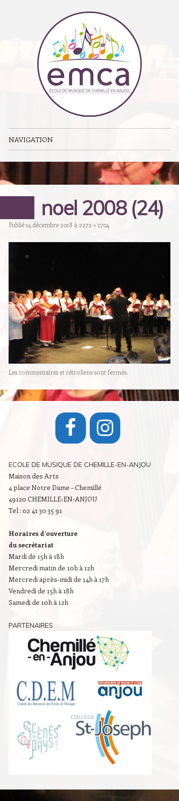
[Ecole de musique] (90, 64)
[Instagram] (105, 428)
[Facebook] (70, 428)
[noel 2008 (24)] (89, 361)
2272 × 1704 (94, 225)
